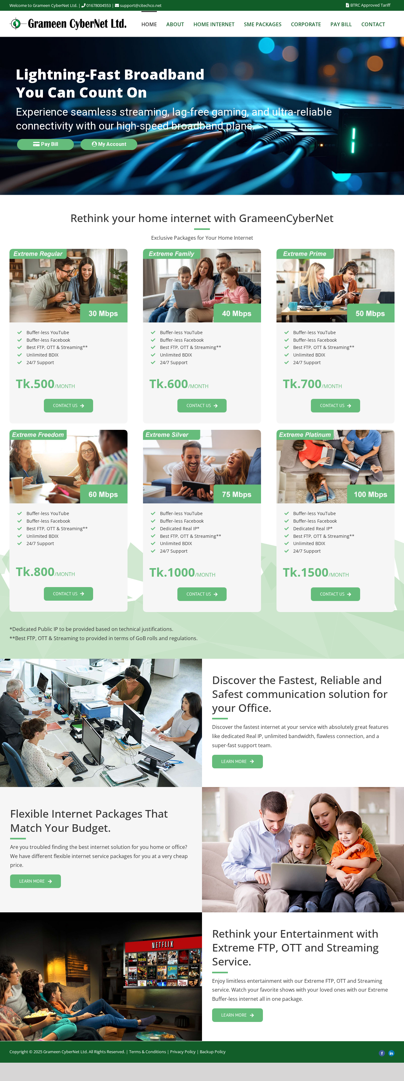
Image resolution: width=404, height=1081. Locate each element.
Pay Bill (49, 144)
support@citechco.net (141, 5)
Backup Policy (213, 1051)
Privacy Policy (183, 1051)
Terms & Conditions (147, 1051)
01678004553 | (100, 5)
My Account (111, 144)
